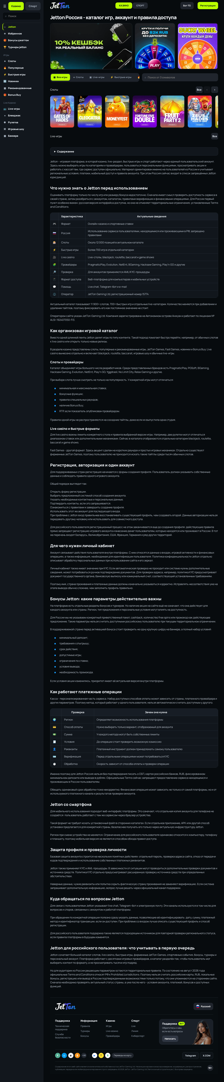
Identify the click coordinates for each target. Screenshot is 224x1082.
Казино (16, 6)
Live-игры (11, 108)
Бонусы (85, 1035)
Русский (206, 1006)
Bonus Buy (12, 94)
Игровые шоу (14, 129)
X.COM (206, 1055)
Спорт (33, 6)
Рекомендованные (17, 88)
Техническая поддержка (62, 1027)
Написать (170, 1038)
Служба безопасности (63, 1036)
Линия (134, 1030)
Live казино (112, 1030)
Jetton (10, 26)
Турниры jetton (15, 47)
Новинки (11, 81)
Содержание (65, 151)
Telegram (190, 1055)
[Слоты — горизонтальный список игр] (134, 112)
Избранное (13, 33)
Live (133, 1026)
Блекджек (12, 115)
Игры (109, 1026)
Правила (85, 1026)
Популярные (13, 67)
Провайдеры (113, 1035)
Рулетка (11, 122)
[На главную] (60, 5)
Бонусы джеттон (16, 40)
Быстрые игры (14, 74)
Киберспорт (137, 1035)
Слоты (10, 61)
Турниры (85, 1030)
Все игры (60, 77)
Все (199, 89)
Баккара (11, 135)
